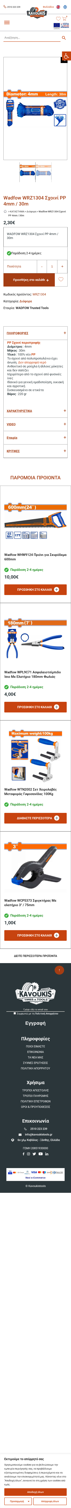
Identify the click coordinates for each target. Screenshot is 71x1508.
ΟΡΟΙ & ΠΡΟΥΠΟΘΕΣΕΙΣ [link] (35, 1107)
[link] (66, 56)
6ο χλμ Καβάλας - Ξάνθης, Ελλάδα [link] (39, 1140)
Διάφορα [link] (31, 211)
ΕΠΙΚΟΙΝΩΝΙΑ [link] (35, 1052)
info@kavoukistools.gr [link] (38, 1134)
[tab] (35, 333)
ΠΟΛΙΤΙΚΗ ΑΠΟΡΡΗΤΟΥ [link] (35, 1068)
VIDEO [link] (11, 424)
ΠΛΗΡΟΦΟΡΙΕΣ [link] (17, 333)
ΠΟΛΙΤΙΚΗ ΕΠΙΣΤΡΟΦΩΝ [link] (35, 1101)
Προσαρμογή (17, 1501)
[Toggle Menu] (7, 22)
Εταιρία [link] (12, 437)
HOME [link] (6, 210)
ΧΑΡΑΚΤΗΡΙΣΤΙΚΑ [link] (19, 411)
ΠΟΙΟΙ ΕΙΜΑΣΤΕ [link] (35, 1046)
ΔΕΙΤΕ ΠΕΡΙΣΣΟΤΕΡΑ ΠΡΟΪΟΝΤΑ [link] (35, 956)
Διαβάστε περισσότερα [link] (34, 818)
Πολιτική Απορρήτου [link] (46, 1013)
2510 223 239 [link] (13, 7)
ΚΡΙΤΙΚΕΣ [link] (13, 451)
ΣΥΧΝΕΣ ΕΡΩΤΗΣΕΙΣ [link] (35, 1063)
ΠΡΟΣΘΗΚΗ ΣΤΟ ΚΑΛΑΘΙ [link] (34, 589)
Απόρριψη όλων (50, 1501)
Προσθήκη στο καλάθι (29, 280)
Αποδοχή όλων (35, 1492)
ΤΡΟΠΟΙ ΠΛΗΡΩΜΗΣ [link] (35, 1096)
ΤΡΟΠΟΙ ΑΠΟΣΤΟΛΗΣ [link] (35, 1090)
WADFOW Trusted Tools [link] (32, 308)
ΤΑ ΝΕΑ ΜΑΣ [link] (35, 1057)
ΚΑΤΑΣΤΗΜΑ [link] (17, 211)
